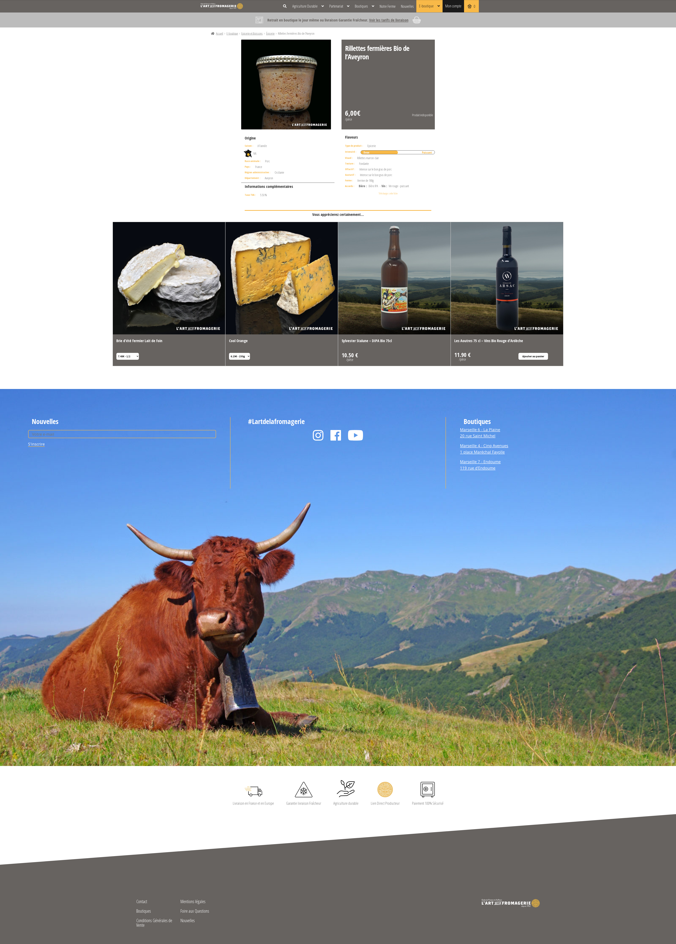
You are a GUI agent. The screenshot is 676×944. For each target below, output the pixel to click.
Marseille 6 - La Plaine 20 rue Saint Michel (480, 432)
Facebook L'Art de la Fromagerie (335, 435)
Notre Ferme (388, 6)
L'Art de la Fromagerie (222, 6)
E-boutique (426, 5)
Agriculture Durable (305, 6)
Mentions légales (192, 902)
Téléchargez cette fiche (388, 193)
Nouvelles (407, 6)
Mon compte (453, 5)
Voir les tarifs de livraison (388, 20)
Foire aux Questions (194, 911)
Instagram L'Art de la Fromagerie (318, 435)
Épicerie (270, 33)
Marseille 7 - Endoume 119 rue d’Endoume (480, 465)
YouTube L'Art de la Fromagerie (355, 435)
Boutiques (361, 6)
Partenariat (336, 6)
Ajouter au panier (533, 356)
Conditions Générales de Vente (154, 923)
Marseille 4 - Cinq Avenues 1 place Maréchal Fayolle (484, 448)
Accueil (219, 33)
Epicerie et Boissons (252, 33)
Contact (141, 902)
